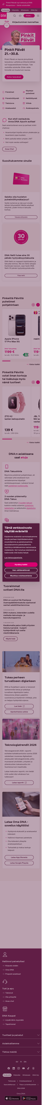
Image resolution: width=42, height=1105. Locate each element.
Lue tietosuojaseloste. (13, 558)
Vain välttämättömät (21, 570)
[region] (21, 552)
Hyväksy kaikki (21, 564)
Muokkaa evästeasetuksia (21, 576)
